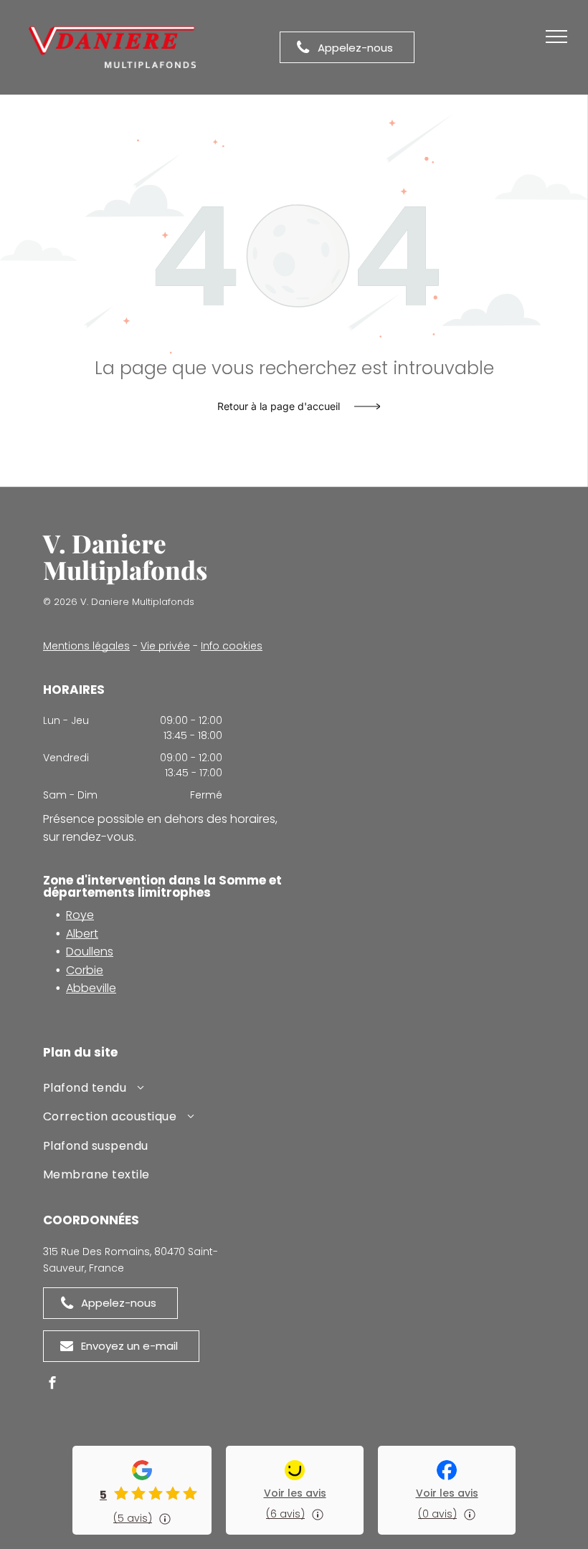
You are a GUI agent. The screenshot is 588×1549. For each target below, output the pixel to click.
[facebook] (52, 1384)
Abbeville (91, 988)
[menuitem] (168, 1090)
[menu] (556, 36)
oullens (93, 951)
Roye (80, 915)
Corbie (84, 970)
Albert (82, 933)
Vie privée (165, 646)
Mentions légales (86, 646)
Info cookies (231, 646)
